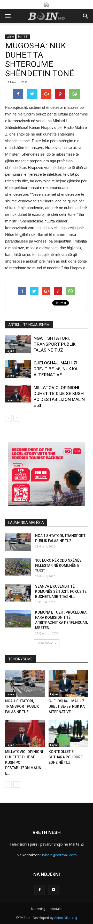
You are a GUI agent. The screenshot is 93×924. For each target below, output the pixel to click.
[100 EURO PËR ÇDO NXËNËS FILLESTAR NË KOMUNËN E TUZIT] (18, 567)
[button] (86, 16)
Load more (45, 643)
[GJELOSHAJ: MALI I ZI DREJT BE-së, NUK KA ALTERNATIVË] (18, 369)
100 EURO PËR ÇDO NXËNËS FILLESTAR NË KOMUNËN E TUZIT (58, 565)
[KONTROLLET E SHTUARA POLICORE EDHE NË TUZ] (68, 733)
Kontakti (56, 909)
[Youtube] (53, 890)
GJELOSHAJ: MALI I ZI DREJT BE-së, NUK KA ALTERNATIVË (56, 368)
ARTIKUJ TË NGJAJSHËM (29, 325)
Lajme (10, 36)
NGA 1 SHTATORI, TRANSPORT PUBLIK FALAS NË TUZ (54, 344)
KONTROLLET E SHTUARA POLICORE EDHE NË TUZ (66, 757)
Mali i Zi (23, 36)
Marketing (38, 909)
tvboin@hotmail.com (59, 855)
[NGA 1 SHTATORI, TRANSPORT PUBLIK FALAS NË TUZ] (18, 344)
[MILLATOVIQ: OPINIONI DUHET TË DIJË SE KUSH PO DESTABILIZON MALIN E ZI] (18, 393)
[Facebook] (39, 890)
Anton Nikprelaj (65, 918)
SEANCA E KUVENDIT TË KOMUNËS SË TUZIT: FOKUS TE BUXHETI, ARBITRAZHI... (61, 591)
